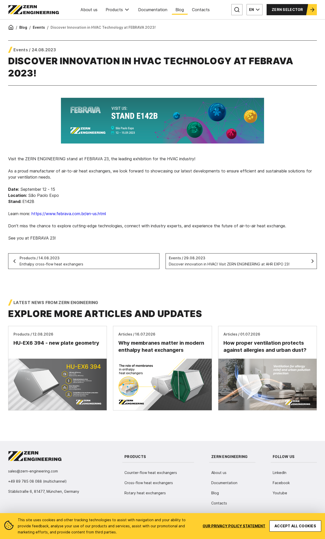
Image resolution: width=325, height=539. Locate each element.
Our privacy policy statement (234, 526)
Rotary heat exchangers (145, 493)
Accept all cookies (295, 526)
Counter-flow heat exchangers (150, 472)
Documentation (152, 9)
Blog (179, 9)
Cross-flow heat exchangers (148, 483)
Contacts (201, 9)
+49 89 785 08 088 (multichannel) (37, 481)
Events (39, 27)
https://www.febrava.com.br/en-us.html (68, 213)
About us (89, 9)
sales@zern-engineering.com (33, 471)
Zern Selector (287, 9)
